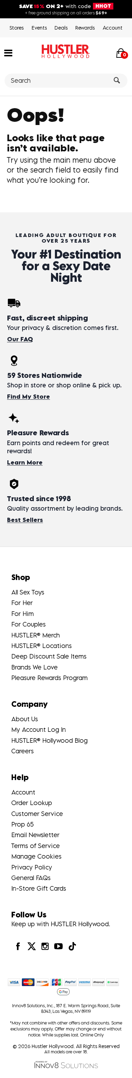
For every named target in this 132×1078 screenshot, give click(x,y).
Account (112, 28)
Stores (17, 28)
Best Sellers (25, 520)
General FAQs (31, 877)
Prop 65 (22, 824)
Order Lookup (31, 802)
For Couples (28, 624)
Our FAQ (20, 339)
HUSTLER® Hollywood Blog (49, 740)
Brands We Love (34, 667)
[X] (31, 946)
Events (39, 28)
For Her (22, 602)
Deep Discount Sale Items (49, 656)
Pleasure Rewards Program (49, 677)
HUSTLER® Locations (41, 645)
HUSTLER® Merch (35, 635)
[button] (8, 52)
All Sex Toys (27, 592)
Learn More (25, 462)
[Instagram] (45, 946)
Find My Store (28, 396)
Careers (22, 751)
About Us (24, 719)
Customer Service (37, 813)
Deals (61, 28)
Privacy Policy (31, 867)
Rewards (85, 28)
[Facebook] (18, 946)
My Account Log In (38, 729)
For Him (22, 613)
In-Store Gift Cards (38, 888)
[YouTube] (58, 946)
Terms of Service (35, 845)
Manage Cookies (36, 856)
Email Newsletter (35, 835)
